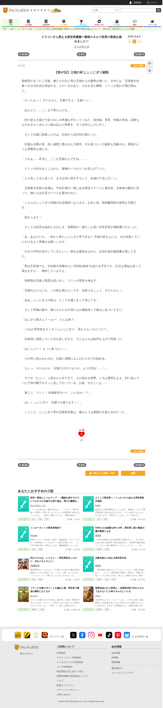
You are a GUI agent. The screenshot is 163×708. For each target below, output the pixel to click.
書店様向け (117, 668)
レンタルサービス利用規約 (70, 662)
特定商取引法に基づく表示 (70, 671)
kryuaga (33, 535)
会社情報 (115, 653)
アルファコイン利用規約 (69, 657)
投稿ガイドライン (65, 685)
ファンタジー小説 (24, 29)
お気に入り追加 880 (103, 473)
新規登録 (137, 2)
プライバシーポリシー (68, 690)
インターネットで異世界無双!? (45, 527)
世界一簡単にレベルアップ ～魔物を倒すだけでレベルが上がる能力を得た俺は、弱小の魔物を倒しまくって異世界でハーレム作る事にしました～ (54, 501)
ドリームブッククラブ (122, 673)
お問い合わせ (63, 694)
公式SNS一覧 (141, 636)
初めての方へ (26, 653)
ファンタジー (23, 519)
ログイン (155, 2)
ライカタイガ (81, 46)
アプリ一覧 (58, 636)
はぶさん (34, 596)
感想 (133, 473)
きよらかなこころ (38, 505)
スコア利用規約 (64, 666)
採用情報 (115, 662)
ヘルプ (60, 680)
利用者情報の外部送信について (72, 676)
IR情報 (114, 657)
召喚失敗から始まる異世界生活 (110, 558)
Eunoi (97, 505)
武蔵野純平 (35, 566)
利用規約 (61, 653)
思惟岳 (98, 566)
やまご (98, 596)
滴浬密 (98, 535)
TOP (4, 29)
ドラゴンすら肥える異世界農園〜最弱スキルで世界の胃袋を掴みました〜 (67, 29)
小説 (12, 29)
